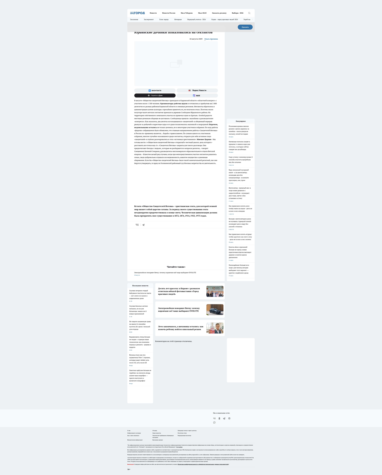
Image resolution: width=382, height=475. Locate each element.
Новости (153, 13)
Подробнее (179, 447)
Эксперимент (149, 19)
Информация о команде (134, 433)
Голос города (164, 19)
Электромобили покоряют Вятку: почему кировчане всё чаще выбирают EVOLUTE (165, 274)
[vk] (137, 224)
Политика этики (182, 433)
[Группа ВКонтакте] (155, 91)
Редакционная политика (184, 435)
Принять (245, 27)
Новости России (168, 13)
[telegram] (144, 224)
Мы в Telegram (187, 13)
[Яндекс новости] (197, 91)
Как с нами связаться (133, 435)
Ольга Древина (211, 39)
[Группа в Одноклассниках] (219, 418)
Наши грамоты (157, 433)
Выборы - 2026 (237, 13)
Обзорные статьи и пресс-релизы (187, 430)
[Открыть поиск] (249, 13)
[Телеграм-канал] (224, 418)
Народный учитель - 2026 (196, 19)
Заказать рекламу (219, 13)
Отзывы (155, 430)
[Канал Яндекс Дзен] (155, 95)
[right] (252, 19)
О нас (128, 430)
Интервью (178, 19)
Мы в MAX (202, 13)
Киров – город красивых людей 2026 (224, 19)
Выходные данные (158, 440)
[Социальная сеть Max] (197, 95)
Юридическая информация (134, 440)
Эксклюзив (134, 19)
